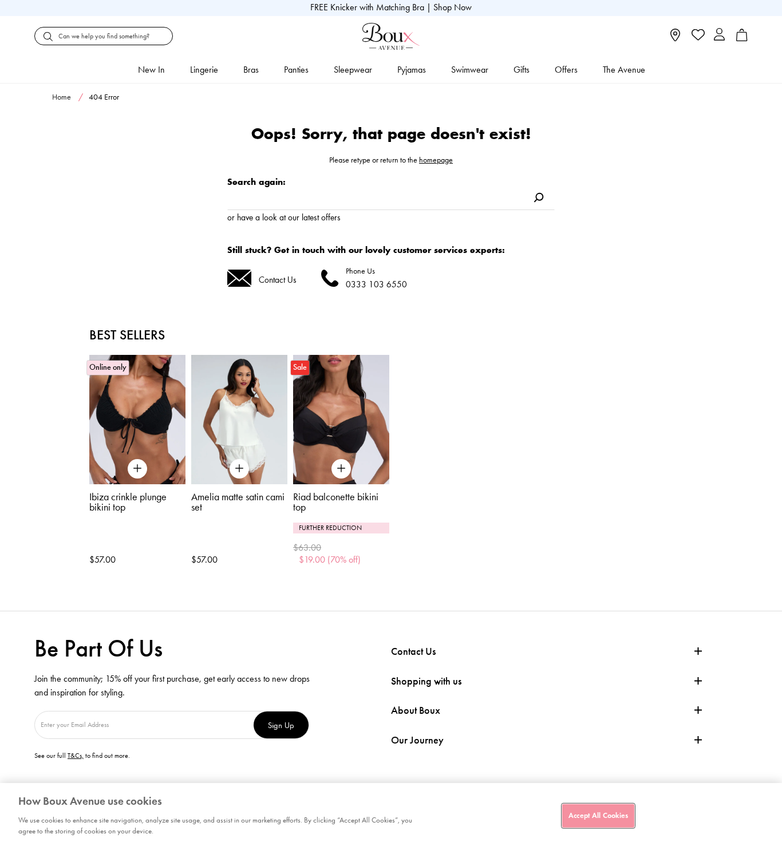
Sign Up (281, 725)
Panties (296, 69)
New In (151, 69)
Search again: (256, 181)
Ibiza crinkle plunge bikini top (128, 502)
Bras (251, 69)
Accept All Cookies (598, 815)
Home (61, 97)
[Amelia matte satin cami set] (239, 420)
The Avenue (624, 69)
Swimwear (469, 69)
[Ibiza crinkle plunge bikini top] (137, 420)
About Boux (415, 711)
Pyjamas (411, 69)
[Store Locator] (675, 39)
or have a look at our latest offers (284, 217)
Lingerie (204, 69)
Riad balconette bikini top (335, 502)
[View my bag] (742, 39)
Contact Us (278, 279)
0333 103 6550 (376, 284)
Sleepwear (353, 69)
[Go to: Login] (719, 36)
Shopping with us (426, 681)
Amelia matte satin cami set (238, 502)
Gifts (522, 69)
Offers (566, 69)
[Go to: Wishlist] (697, 36)
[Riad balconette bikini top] (341, 420)
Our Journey (417, 740)
